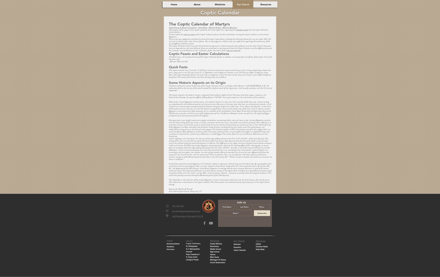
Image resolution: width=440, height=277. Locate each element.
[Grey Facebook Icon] (204, 223)
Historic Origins (215, 27)
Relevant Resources (230, 27)
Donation (170, 246)
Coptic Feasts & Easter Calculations (183, 27)
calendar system (242, 30)
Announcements (173, 243)
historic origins (189, 34)
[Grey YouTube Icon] (211, 223)
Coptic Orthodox (193, 243)
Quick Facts (202, 27)
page (185, 39)
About (189, 240)
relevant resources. (233, 50)
